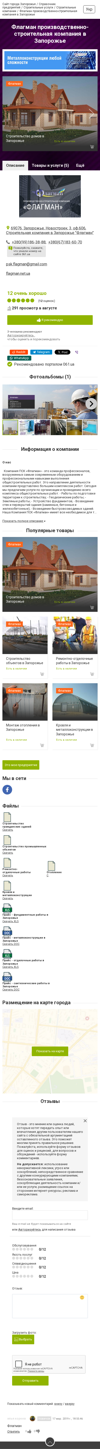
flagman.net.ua (18, 273)
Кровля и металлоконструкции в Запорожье (74, 729)
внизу (58, 1404)
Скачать (7, 829)
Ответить (13, 1431)
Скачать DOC (10, 944)
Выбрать (25, 1339)
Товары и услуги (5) (50, 165)
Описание (15, 165)
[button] (93, 389)
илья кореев (16, 1418)
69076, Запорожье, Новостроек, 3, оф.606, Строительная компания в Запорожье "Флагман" (50, 230)
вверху (70, 1404)
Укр (89, 9)
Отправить (30, 1380)
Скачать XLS (10, 921)
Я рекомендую (52, 320)
